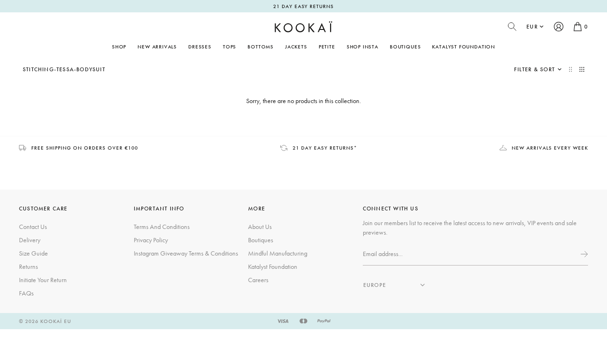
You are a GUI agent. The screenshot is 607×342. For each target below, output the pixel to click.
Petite (327, 46)
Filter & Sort (534, 69)
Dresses (200, 46)
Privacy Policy (151, 240)
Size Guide (33, 253)
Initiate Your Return (43, 280)
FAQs (26, 293)
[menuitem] (157, 46)
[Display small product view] (582, 69)
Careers (258, 280)
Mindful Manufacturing (277, 253)
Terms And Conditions (162, 226)
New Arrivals (157, 46)
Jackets (296, 46)
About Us (260, 226)
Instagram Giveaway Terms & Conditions (186, 253)
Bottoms (261, 46)
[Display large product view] (571, 69)
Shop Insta (362, 46)
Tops (229, 46)
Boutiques (405, 46)
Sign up (583, 254)
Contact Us (33, 226)
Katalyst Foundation (463, 46)
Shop (119, 46)
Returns (28, 266)
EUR (532, 26)
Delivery (29, 240)
